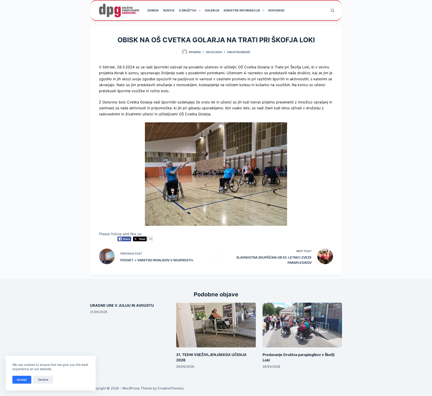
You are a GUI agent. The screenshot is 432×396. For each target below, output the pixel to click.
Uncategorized (238, 52)
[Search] (332, 10)
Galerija (212, 10)
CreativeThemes (171, 388)
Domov (153, 10)
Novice (169, 10)
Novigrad (276, 10)
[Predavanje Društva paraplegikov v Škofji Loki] (302, 325)
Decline (43, 379)
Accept (22, 379)
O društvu (187, 10)
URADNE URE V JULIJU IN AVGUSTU (122, 305)
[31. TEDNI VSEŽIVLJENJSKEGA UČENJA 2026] (216, 325)
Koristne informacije (242, 10)
